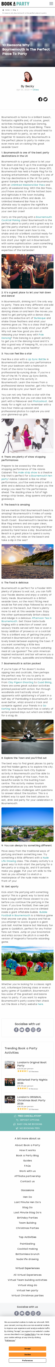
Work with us (27, 1171)
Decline (27, 1355)
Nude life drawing (27, 1259)
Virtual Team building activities (27, 1280)
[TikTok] (38, 1031)
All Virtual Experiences (27, 1275)
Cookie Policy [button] (29, 1334)
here (40, 1004)
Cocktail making (27, 1248)
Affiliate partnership (27, 1176)
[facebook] (40, 100)
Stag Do (27, 1207)
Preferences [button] (10, 1341)
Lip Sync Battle (37, 359)
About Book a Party (27, 1145)
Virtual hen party (27, 1290)
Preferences (27, 1361)
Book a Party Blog (27, 1155)
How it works (27, 1150)
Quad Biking (44, 682)
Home (7, 10)
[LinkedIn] (27, 1031)
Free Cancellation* (30, 1116)
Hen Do (27, 1197)
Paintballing (27, 1243)
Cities (36, 90)
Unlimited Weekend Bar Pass (28, 185)
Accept (27, 1349)
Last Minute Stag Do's (28, 1212)
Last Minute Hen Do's (27, 1202)
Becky (29, 86)
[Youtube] (22, 1031)
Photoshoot (40, 401)
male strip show (27, 472)
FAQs (27, 1165)
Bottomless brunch (27, 1254)
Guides (27, 1160)
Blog (14, 10)
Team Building (27, 1222)
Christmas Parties (27, 1228)
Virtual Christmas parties (27, 1295)
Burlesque (40, 318)
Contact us (27, 1181)
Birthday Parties (27, 1217)
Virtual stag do (27, 1285)
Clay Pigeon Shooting (20, 682)
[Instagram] (33, 1031)
